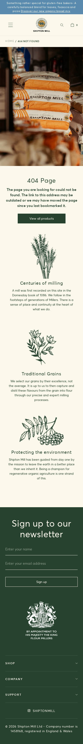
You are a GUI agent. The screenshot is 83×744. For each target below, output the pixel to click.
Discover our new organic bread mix (45, 11)
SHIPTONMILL (43, 711)
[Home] (41, 25)
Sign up (41, 582)
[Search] (61, 25)
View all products (41, 218)
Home (9, 41)
